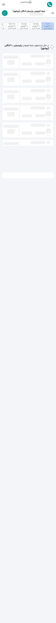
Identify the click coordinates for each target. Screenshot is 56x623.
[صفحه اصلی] (26, 4)
